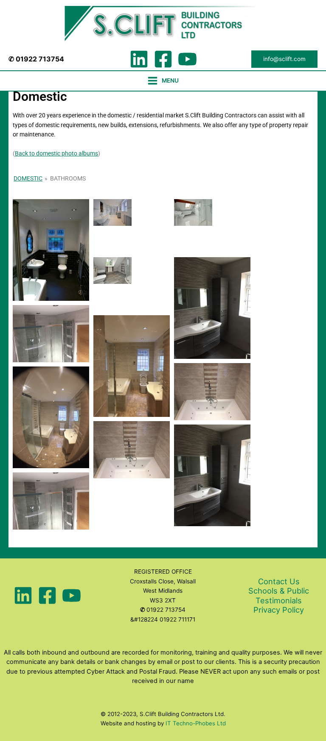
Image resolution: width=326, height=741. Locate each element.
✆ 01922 (23, 59)
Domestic (28, 178)
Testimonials (279, 600)
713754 (51, 59)
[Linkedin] (139, 59)
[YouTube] (187, 59)
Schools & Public (278, 590)
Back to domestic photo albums (56, 153)
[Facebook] (163, 59)
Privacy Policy (278, 609)
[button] (284, 59)
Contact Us (279, 581)
